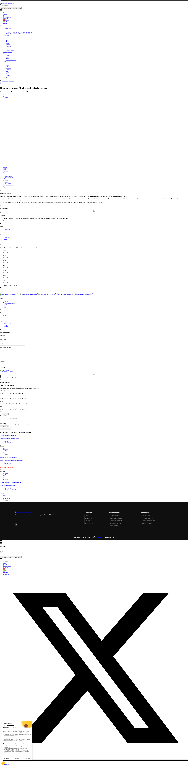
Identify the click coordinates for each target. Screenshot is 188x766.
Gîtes (7, 57)
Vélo (7, 49)
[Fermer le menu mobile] (0, 26)
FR (6, 77)
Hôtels (7, 58)
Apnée (7, 38)
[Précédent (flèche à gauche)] (0, 551)
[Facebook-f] (16, 524)
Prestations (5, 168)
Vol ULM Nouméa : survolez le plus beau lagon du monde (19, 32)
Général (5, 167)
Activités (6, 35)
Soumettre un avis (4, 426)
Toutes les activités (10, 50)
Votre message (3, 423)
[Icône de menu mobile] (94, 2)
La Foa (7, 72)
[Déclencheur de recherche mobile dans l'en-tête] (0, 84)
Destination (7, 61)
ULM (7, 47)
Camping (8, 55)
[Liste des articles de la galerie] (9, 294)
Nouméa (8, 74)
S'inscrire (11, 81)
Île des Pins (8, 69)
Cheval (7, 43)
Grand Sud (8, 68)
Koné (7, 71)
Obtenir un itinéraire (7, 220)
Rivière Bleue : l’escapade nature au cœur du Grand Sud (19, 33)
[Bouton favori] (4, 454)
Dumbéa (8, 66)
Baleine (7, 41)
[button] (95, 77)
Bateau (7, 40)
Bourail (7, 65)
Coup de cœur (7, 28)
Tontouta (8, 75)
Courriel (2, 417)
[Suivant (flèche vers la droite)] (2, 551)
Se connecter (5, 81)
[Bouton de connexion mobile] (0, 82)
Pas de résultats (17, 8)
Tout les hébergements (11, 60)
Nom (1, 415)
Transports (8, 46)
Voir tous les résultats (6, 8)
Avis (4, 169)
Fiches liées (5, 171)
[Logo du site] (7, 3)
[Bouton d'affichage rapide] (4, 453)
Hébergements (8, 52)
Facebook (6, 574)
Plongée (8, 44)
